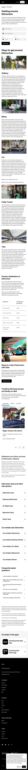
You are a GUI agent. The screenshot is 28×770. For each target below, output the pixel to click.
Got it (24, 766)
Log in (17, 2)
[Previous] (19, 447)
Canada (3, 7)
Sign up (22, 2)
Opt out (18, 766)
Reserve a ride (6, 381)
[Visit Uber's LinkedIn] (2, 744)
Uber (3, 2)
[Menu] (26, 2)
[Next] (23, 447)
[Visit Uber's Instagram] (8, 744)
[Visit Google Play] (6, 753)
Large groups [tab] (5, 403)
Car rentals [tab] (18, 403)
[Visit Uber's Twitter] (11, 744)
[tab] (23, 403)
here (20, 762)
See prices (5, 43)
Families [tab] (12, 403)
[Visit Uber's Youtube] (5, 744)
